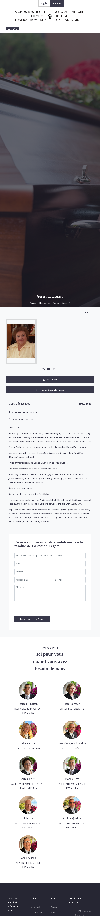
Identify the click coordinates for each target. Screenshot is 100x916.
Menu (13, 29)
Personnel (38, 912)
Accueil (33, 303)
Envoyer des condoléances (51, 390)
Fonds (53, 912)
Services (54, 907)
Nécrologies (45, 303)
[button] (43, 369)
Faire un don (51, 379)
